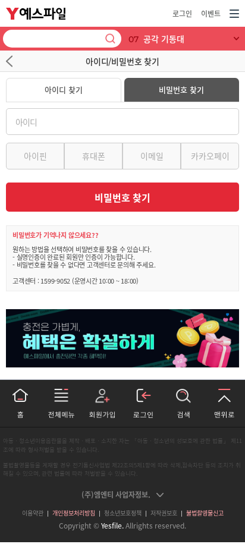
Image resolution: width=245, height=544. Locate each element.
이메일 (152, 156)
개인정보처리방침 (73, 512)
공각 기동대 (163, 39)
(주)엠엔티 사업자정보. (115, 494)
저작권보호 (163, 512)
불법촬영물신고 (205, 512)
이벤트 (211, 13)
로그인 (182, 13)
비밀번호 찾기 (181, 89)
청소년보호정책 (123, 512)
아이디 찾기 (64, 89)
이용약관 (32, 512)
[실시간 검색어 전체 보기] (237, 38)
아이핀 (35, 156)
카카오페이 (210, 156)
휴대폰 (93, 156)
